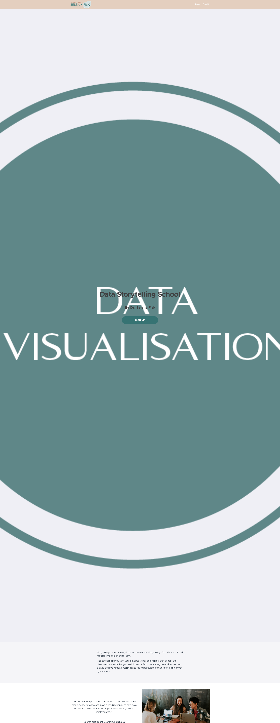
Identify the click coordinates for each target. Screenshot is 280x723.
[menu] (201, 4)
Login (197, 4)
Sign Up (206, 4)
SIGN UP (140, 320)
